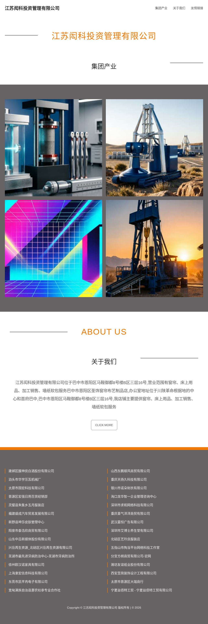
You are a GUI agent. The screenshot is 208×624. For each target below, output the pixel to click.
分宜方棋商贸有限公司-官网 (131, 556)
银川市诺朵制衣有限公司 (129, 488)
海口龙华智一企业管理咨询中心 (133, 496)
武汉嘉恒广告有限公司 (127, 522)
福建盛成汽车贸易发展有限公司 (31, 513)
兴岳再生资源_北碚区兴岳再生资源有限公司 (40, 547)
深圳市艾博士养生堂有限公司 (132, 530)
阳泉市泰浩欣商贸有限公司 (28, 530)
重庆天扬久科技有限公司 (129, 479)
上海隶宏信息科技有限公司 (28, 573)
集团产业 (161, 8)
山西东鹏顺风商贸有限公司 (130, 471)
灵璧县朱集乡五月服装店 (26, 505)
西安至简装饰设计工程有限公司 (133, 573)
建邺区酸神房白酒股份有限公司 (31, 471)
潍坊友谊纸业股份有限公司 (130, 564)
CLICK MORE (104, 425)
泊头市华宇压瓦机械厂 (25, 479)
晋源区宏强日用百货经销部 (28, 496)
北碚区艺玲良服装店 (125, 539)
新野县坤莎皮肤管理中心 (26, 522)
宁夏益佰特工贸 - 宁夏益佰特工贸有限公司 (141, 590)
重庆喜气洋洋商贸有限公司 (130, 513)
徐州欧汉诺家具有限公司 (26, 564)
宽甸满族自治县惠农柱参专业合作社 (35, 590)
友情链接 (197, 8)
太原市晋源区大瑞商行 (127, 581)
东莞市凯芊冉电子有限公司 (28, 581)
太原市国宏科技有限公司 (26, 488)
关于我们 (179, 8)
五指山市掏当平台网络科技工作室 (135, 547)
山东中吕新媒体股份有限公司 (30, 539)
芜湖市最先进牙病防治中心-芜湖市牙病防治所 (42, 556)
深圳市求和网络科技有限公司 (132, 505)
